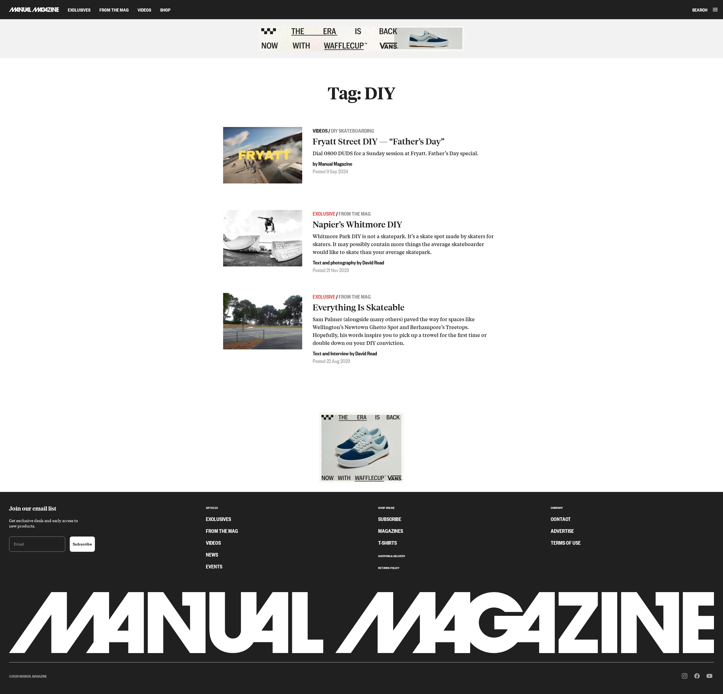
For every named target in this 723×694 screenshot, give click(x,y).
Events (214, 566)
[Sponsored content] (361, 38)
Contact (561, 519)
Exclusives (79, 9)
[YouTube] (709, 675)
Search (699, 9)
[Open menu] (715, 9)
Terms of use (566, 542)
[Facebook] (697, 675)
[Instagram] (684, 675)
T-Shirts (387, 542)
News (212, 554)
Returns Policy (388, 567)
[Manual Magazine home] (29, 9)
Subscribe (82, 544)
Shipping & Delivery (391, 555)
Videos (144, 9)
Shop (165, 9)
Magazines (390, 530)
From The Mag (114, 9)
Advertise (562, 530)
